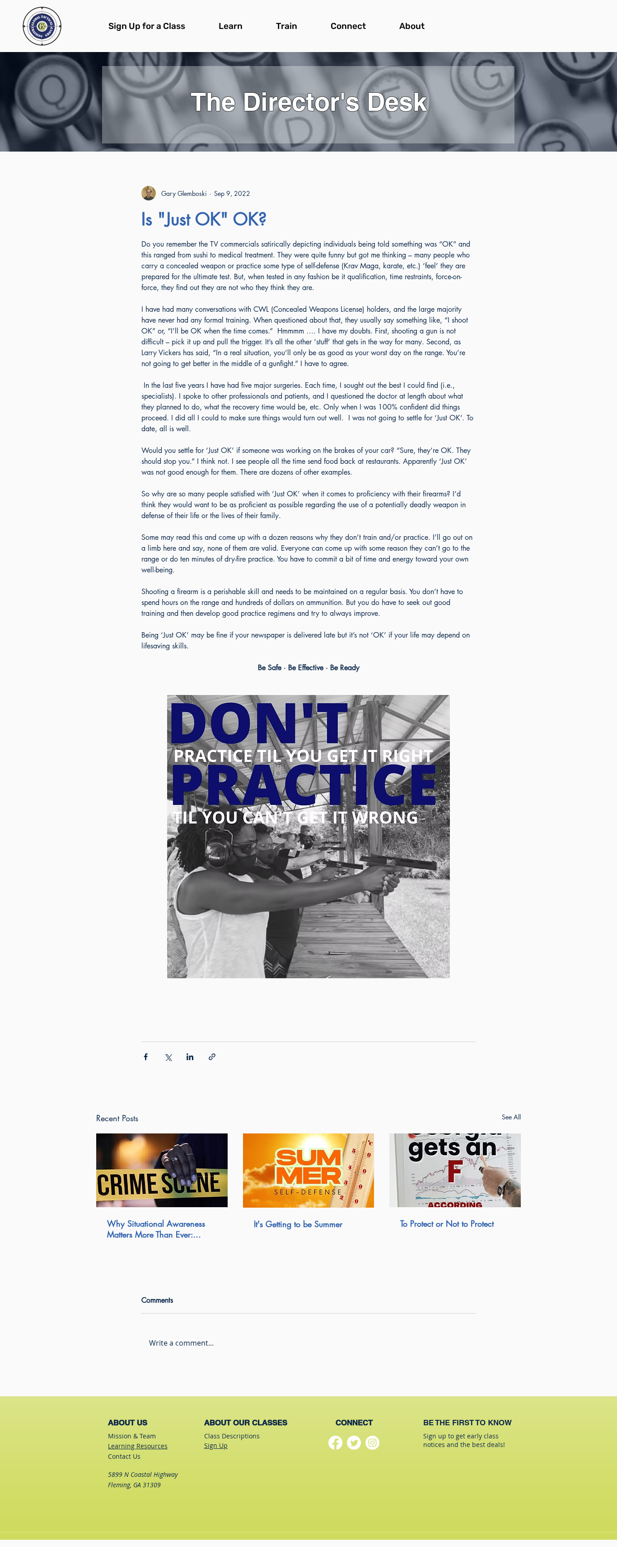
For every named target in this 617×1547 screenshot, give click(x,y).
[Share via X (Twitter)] (168, 1056)
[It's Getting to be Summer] (308, 1170)
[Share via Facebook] (145, 1056)
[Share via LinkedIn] (190, 1056)
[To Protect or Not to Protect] (455, 1170)
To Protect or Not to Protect (447, 1223)
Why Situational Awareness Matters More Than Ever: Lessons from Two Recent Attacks (156, 1229)
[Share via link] (212, 1056)
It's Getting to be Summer (298, 1224)
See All (511, 1117)
